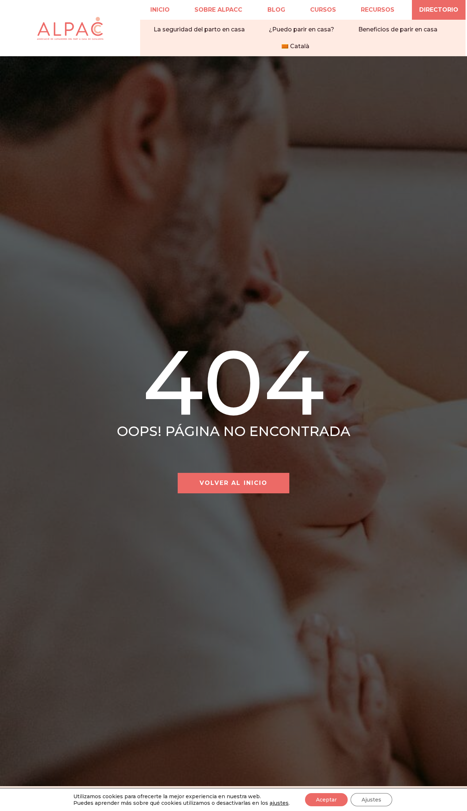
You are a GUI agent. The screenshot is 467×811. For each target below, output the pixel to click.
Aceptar (326, 799)
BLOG (276, 9)
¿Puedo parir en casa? (301, 29)
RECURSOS (377, 9)
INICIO (160, 9)
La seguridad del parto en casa (199, 29)
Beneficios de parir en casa (397, 29)
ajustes (279, 803)
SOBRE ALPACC (218, 9)
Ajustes (371, 799)
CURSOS (323, 9)
